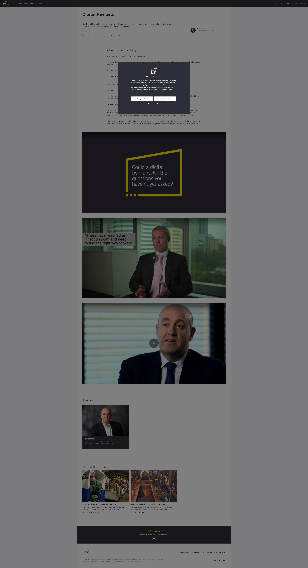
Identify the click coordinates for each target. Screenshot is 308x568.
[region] (154, 88)
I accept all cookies (165, 99)
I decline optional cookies (142, 99)
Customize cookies (154, 104)
